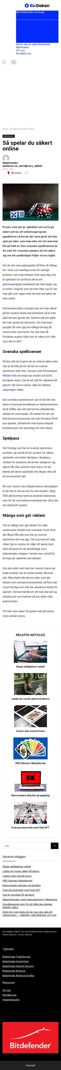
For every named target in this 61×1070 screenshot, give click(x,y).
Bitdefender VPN (25, 41)
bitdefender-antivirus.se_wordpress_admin (22, 164)
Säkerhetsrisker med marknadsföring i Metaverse (30, 899)
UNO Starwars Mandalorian (30, 763)
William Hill (9, 375)
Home (5, 129)
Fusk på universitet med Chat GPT (30, 827)
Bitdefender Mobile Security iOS (33, 38)
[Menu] (4, 62)
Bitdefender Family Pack (29, 23)
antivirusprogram (12, 284)
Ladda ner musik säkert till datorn (30, 698)
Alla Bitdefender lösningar (30, 12)
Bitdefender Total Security (32, 18)
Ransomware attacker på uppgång (30, 795)
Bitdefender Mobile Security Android (36, 35)
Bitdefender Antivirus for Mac (32, 32)
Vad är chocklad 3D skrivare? (19, 894)
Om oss (20, 50)
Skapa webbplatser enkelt (30, 666)
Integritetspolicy (11, 999)
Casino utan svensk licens (30, 731)
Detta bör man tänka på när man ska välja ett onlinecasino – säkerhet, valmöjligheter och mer (29, 914)
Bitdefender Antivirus (27, 29)
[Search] (13, 62)
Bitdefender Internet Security (32, 26)
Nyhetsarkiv (22, 47)
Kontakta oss (23, 53)
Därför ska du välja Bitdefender (33, 44)
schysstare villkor (13, 389)
